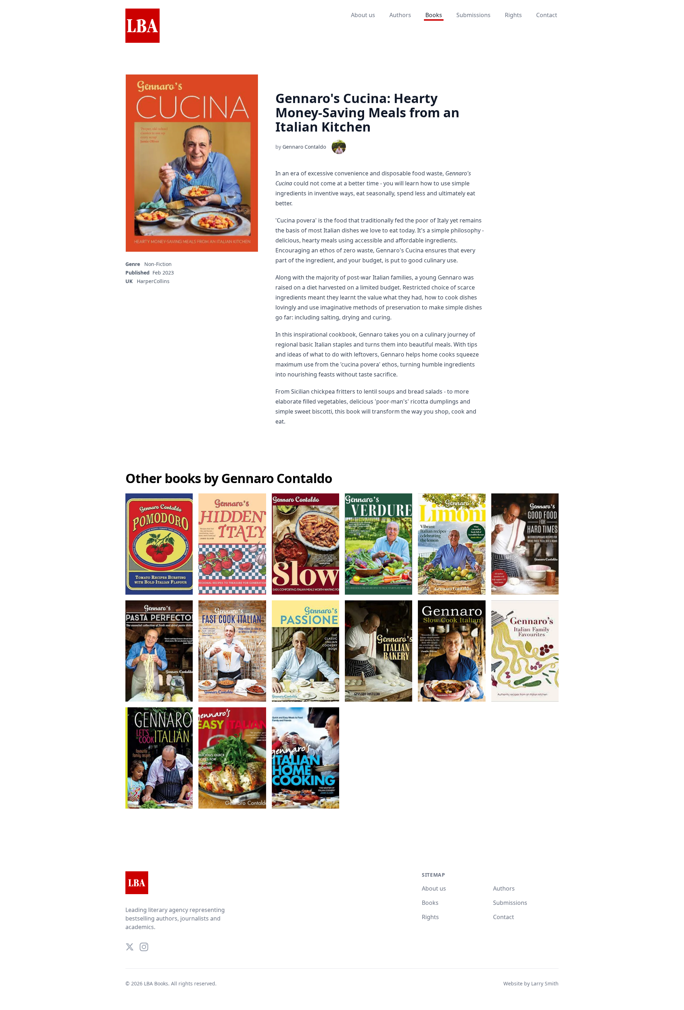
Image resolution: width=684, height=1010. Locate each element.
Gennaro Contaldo (304, 146)
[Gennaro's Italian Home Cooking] (305, 758)
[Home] (142, 26)
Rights (513, 15)
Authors (400, 15)
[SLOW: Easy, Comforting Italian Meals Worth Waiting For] (305, 544)
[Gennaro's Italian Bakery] (378, 651)
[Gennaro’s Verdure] (378, 544)
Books (433, 15)
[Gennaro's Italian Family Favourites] (525, 651)
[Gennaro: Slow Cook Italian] (451, 651)
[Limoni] (451, 544)
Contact (546, 15)
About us (363, 15)
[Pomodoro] (159, 544)
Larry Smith (545, 983)
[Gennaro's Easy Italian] (232, 758)
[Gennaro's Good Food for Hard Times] (525, 544)
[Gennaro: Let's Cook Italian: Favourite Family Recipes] (159, 758)
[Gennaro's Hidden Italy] (232, 544)
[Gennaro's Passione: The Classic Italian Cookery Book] (305, 651)
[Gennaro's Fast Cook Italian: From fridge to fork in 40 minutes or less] (232, 651)
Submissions (473, 15)
